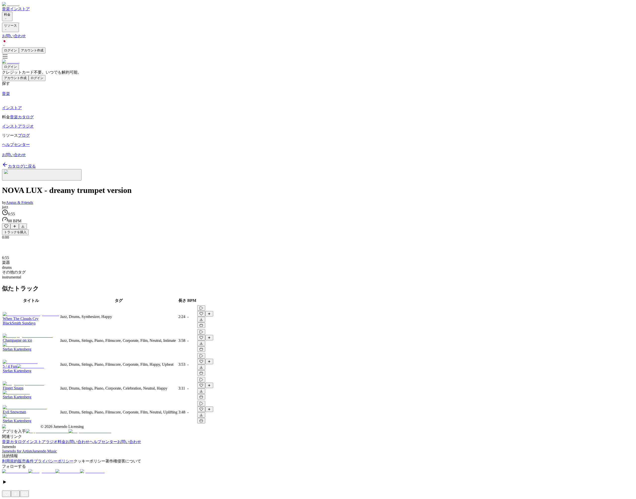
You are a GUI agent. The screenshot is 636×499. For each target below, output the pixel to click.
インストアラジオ (42, 442)
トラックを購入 (15, 232)
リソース (10, 25)
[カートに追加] (201, 325)
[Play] (41, 175)
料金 (7, 14)
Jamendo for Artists (17, 451)
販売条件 (26, 461)
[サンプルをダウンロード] (23, 226)
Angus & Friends (19, 202)
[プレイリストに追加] (14, 226)
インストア (20, 9)
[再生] (201, 308)
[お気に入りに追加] (6, 226)
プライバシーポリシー (54, 461)
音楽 (6, 9)
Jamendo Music (44, 451)
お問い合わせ (14, 36)
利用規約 (10, 461)
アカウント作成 (32, 50)
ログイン (10, 50)
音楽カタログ (14, 442)
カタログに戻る (22, 166)
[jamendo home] (10, 4)
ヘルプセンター (103, 442)
